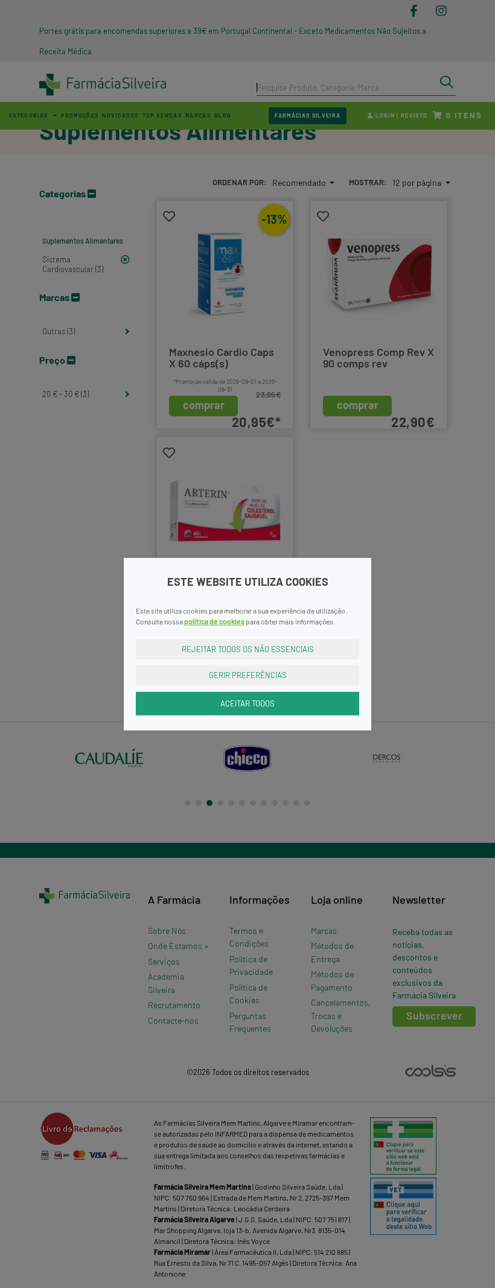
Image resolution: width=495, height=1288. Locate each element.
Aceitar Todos (247, 703)
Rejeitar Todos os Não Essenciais (248, 648)
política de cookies (214, 621)
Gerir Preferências (248, 675)
